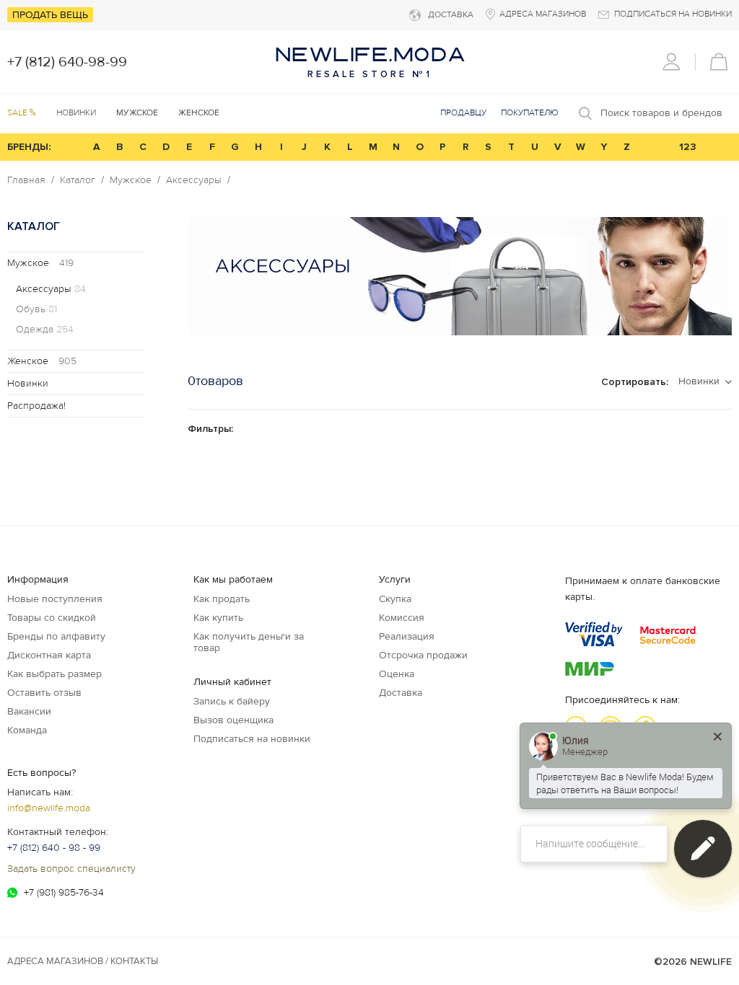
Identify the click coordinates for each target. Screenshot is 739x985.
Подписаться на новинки (251, 739)
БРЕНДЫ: (29, 147)
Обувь (36, 309)
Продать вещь (50, 15)
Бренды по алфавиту (56, 636)
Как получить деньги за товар (248, 642)
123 (687, 147)
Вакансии (29, 711)
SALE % (21, 112)
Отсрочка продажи (423, 655)
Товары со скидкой (51, 617)
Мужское (131, 180)
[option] (460, 276)
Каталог (77, 180)
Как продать (221, 599)
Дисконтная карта (49, 655)
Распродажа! (36, 405)
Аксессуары (194, 180)
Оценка (396, 674)
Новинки (76, 112)
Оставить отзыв (44, 692)
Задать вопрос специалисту (71, 868)
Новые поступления (54, 599)
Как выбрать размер (54, 674)
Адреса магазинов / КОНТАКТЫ (82, 961)
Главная (26, 180)
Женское (41, 361)
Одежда (45, 329)
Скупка (395, 599)
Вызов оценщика (233, 720)
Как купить (218, 617)
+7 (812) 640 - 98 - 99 (53, 848)
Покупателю (530, 112)
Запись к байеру (231, 701)
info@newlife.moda (48, 808)
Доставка (400, 692)
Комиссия (401, 617)
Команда (27, 730)
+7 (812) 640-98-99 (67, 62)
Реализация (406, 636)
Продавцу (463, 112)
